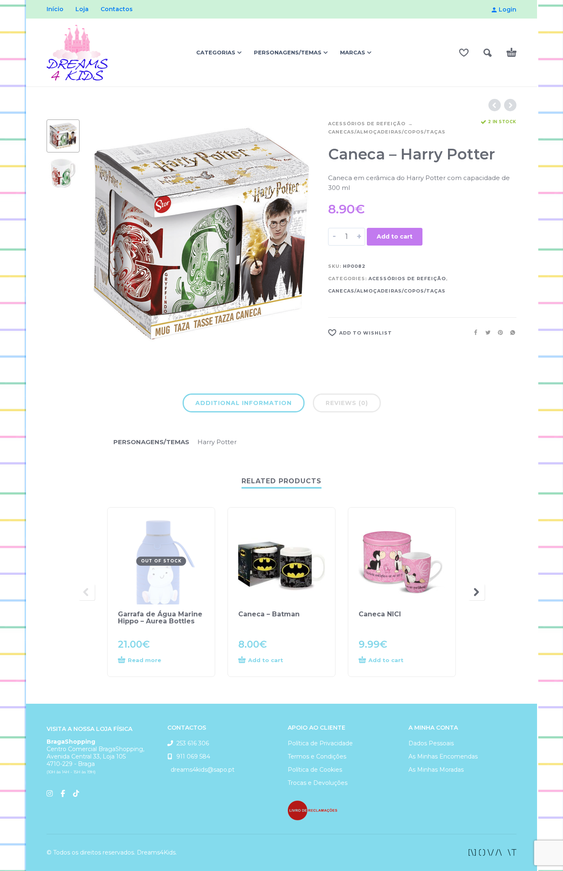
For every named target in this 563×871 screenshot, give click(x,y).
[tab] (243, 404)
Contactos (117, 9)
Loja (82, 9)
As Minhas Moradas (436, 769)
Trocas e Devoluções (317, 783)
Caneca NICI (380, 614)
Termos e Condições (317, 756)
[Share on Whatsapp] (510, 332)
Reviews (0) (347, 403)
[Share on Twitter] (485, 332)
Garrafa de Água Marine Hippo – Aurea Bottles (160, 617)
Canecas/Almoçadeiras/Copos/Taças (387, 132)
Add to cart (395, 236)
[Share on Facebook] (473, 332)
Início (55, 9)
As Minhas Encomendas (443, 756)
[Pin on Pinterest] (498, 332)
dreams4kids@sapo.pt (201, 769)
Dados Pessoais (431, 743)
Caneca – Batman (269, 614)
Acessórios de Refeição (367, 123)
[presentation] (104, 234)
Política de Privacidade (320, 743)
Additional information (243, 403)
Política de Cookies (315, 769)
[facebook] (492, 852)
